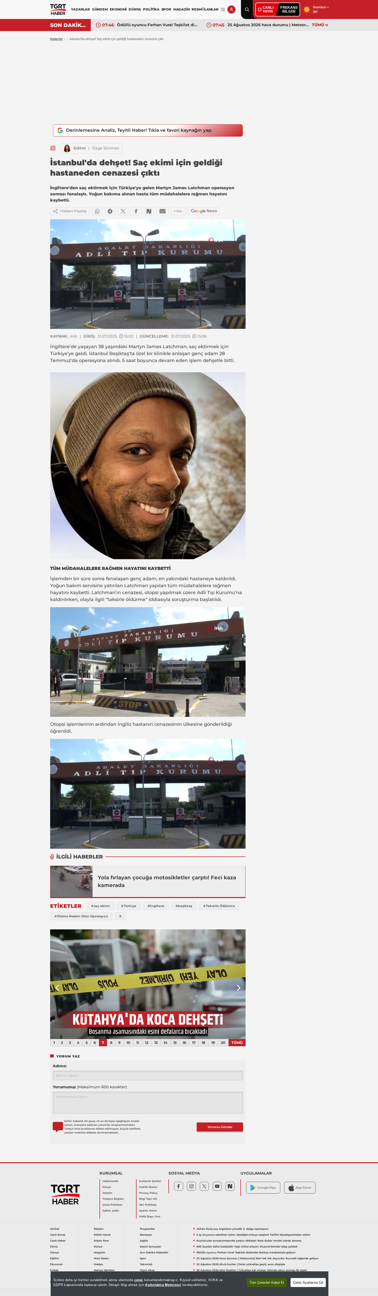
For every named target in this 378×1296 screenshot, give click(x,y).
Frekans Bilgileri (113, 1198)
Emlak (54, 1270)
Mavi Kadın (101, 1258)
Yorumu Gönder (220, 1127)
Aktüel (54, 1229)
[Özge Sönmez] (67, 148)
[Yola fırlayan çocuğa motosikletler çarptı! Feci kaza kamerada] (71, 881)
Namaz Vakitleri (104, 1270)
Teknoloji (146, 1264)
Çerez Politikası (112, 1204)
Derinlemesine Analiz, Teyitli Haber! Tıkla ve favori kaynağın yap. (139, 130)
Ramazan (146, 1234)
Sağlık (144, 1240)
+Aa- (178, 210)
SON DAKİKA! (68, 25)
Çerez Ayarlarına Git (308, 1282)
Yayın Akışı (147, 1270)
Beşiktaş (119, 353)
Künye (107, 1187)
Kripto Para (101, 1240)
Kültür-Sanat (102, 1234)
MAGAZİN (181, 9)
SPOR (166, 9)
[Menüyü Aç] (223, 9)
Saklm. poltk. (111, 1210)
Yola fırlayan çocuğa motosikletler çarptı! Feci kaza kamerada (167, 881)
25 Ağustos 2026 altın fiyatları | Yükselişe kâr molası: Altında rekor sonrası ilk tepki (251, 1270)
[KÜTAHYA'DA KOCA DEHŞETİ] (148, 984)
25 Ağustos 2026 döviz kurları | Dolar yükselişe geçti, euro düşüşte (268, 24)
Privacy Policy (148, 1193)
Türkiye (58, 353)
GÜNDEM (100, 9)
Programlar (147, 1229)
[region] (189, 1283)
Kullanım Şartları (150, 1181)
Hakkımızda (110, 1181)
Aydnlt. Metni (148, 1210)
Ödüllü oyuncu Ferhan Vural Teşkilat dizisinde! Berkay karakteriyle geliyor (245, 1252)
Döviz (54, 1246)
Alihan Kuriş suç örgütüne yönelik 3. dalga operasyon (232, 1229)
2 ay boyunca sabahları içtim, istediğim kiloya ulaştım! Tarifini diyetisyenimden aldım (253, 1234)
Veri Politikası (148, 1204)
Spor (143, 1258)
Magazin (99, 1252)
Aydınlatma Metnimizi (163, 1285)
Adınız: (60, 1065)
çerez (138, 1280)
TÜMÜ (318, 24)
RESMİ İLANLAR (205, 9)
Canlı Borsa (57, 1234)
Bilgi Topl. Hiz (148, 1198)
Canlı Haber (58, 1240)
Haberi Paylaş (73, 210)
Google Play (266, 1187)
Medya (98, 1264)
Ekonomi (56, 1264)
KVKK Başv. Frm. (150, 1216)
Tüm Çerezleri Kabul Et (266, 1282)
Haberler (56, 39)
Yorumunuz (90, 1086)
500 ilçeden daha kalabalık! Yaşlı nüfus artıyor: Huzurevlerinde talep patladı (247, 1246)
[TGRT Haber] (58, 9)
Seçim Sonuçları (150, 1246)
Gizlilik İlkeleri (148, 1187)
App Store (303, 1187)
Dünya (54, 1252)
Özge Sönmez (105, 148)
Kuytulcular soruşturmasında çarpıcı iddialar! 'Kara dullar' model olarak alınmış (248, 1240)
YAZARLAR (80, 9)
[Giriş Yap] (231, 9)
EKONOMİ (118, 9)
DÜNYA (135, 9)
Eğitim (54, 1258)
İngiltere (60, 346)
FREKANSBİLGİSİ (289, 9)
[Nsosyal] (149, 211)
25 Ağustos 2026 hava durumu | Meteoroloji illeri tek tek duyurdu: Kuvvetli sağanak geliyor (158, 24)
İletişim (107, 1193)
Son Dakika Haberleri (154, 1252)
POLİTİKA (151, 9)
